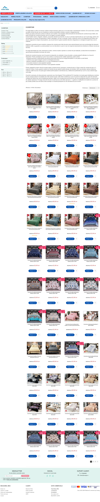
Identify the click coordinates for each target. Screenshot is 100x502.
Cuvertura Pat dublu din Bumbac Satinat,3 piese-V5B (53, 293)
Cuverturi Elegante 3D (6, 37)
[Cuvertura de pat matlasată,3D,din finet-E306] (34, 378)
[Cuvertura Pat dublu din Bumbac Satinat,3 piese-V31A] (72, 437)
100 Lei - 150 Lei (6, 72)
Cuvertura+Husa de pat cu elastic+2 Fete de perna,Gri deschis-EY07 (34, 197)
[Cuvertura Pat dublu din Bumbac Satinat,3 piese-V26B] (34, 316)
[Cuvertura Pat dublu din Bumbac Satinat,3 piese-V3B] (90, 284)
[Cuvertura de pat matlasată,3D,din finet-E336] (72, 378)
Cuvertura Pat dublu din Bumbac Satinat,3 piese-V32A (53, 446)
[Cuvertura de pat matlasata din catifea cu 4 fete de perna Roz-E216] (72, 316)
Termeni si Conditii (4, 490)
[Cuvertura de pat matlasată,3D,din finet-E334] (34, 407)
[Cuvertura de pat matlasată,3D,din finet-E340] (90, 348)
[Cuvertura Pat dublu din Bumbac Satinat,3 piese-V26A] (34, 437)
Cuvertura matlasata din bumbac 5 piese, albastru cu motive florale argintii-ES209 (53, 107)
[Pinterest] (50, 476)
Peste (4, 46)
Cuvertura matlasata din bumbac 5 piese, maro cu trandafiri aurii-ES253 (72, 107)
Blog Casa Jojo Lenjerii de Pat (37, 19)
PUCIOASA (5, 64)
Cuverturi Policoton (5, 38)
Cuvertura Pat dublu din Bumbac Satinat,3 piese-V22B (91, 229)
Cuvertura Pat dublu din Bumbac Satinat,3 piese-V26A (34, 446)
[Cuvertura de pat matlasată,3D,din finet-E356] (72, 407)
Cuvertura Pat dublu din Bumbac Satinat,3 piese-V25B (91, 261)
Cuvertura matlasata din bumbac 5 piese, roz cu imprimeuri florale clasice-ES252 (34, 136)
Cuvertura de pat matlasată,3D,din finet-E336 (72, 386)
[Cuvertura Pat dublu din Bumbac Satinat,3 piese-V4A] (90, 437)
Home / (2, 23)
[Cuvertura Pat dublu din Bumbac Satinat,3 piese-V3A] (53, 316)
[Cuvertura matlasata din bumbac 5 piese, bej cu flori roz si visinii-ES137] (34, 158)
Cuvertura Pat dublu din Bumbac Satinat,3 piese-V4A (91, 446)
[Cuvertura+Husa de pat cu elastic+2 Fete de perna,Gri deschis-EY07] (34, 189)
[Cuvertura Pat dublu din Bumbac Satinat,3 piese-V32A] (53, 437)
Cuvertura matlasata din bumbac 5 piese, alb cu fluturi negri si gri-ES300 (91, 136)
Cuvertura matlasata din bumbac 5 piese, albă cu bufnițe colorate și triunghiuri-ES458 (91, 107)
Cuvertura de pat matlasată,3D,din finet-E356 (72, 414)
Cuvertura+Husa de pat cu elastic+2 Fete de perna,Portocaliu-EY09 (72, 166)
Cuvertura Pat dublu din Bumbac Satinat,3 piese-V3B (91, 293)
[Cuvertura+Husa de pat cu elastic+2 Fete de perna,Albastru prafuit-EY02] (53, 220)
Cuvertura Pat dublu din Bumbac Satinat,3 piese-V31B (72, 261)
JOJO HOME (5, 62)
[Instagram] (53, 476)
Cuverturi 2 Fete (4, 30)
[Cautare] (56, 8)
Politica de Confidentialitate (12, 479)
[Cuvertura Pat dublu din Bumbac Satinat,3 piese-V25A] (72, 348)
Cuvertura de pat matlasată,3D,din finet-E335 (91, 386)
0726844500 (84, 473)
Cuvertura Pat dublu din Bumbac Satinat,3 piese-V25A (72, 357)
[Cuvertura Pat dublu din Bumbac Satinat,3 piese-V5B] (53, 284)
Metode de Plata (29, 488)
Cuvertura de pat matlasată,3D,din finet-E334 (34, 414)
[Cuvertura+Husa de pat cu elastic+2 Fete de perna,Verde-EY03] (34, 220)
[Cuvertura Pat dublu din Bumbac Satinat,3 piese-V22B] (90, 220)
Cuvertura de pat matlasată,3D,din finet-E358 (53, 386)
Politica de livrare (4, 494)
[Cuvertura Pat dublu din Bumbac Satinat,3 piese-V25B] (90, 252)
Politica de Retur (29, 490)
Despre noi (3, 488)
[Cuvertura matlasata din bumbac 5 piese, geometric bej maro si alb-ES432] (72, 128)
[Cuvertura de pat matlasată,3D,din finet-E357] (53, 407)
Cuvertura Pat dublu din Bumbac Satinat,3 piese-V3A (53, 325)
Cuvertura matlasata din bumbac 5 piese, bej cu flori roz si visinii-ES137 (34, 166)
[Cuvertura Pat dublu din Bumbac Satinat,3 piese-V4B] (72, 284)
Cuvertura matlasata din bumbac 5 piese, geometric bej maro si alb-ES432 (72, 136)
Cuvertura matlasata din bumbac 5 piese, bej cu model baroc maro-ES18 (34, 107)
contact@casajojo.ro (83, 475)
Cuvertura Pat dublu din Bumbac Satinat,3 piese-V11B (34, 293)
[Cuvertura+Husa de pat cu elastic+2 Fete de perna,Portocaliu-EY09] (72, 158)
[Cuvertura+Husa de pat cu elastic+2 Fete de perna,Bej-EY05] (72, 189)
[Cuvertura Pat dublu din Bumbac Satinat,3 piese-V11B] (34, 284)
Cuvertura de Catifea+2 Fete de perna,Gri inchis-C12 (53, 357)
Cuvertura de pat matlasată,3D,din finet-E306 (34, 386)
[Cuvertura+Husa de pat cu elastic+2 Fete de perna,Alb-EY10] (53, 158)
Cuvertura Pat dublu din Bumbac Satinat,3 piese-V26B (34, 325)
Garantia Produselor (30, 492)
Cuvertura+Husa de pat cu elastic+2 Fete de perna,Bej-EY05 (72, 197)
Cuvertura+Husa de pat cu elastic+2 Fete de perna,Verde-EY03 (34, 229)
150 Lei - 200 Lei (6, 74)
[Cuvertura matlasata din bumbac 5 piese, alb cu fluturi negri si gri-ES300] (90, 128)
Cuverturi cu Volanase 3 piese (7, 32)
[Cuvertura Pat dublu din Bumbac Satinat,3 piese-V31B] (72, 252)
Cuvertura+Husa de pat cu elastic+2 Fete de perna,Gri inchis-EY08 (90, 166)
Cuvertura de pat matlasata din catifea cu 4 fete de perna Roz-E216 (72, 325)
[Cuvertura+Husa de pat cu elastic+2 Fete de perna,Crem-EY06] (53, 189)
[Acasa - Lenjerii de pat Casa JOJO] (8, 8)
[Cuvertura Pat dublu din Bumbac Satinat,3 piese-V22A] (34, 252)
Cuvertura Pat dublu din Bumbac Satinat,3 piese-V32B (53, 261)
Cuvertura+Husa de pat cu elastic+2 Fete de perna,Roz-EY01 (72, 229)
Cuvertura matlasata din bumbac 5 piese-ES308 (91, 414)
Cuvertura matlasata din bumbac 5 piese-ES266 (91, 325)
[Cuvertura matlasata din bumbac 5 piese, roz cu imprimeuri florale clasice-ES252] (34, 128)
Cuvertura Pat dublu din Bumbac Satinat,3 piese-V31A (72, 446)
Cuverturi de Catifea (5, 35)
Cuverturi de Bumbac (5, 33)
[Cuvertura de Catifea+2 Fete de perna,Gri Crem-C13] (34, 348)
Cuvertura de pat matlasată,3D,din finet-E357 (53, 414)
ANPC (27, 494)
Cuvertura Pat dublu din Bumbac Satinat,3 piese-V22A (34, 261)
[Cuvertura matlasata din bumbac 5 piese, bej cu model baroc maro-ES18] (34, 99)
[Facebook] (47, 476)
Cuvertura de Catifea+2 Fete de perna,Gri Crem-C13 (34, 357)
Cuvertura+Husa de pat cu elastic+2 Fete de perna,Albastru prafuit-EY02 (53, 229)
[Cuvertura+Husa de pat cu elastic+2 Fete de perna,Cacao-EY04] (90, 189)
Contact (2, 495)
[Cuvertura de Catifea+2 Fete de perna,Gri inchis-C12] (53, 348)
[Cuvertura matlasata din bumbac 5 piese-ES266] (90, 316)
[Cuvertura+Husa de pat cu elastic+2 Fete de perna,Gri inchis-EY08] (90, 158)
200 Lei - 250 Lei (6, 75)
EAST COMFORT (6, 61)
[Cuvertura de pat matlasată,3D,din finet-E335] (90, 378)
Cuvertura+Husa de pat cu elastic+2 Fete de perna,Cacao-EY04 (90, 197)
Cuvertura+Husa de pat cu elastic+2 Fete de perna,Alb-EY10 (53, 166)
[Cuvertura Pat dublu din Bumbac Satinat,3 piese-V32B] (53, 252)
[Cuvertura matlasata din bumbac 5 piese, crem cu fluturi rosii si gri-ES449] (53, 129)
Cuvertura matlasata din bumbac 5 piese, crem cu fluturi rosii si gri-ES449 (53, 136)
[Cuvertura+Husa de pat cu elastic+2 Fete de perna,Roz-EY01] (72, 220)
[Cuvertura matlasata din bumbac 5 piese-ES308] (90, 407)
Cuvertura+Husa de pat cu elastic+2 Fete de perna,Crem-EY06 (53, 197)
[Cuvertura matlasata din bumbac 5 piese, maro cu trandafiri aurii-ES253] (72, 99)
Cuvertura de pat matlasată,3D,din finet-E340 (91, 357)
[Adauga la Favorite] (38, 117)
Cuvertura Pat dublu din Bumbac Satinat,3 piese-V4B (72, 293)
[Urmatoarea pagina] (97, 462)
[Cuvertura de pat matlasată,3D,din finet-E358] (53, 378)
